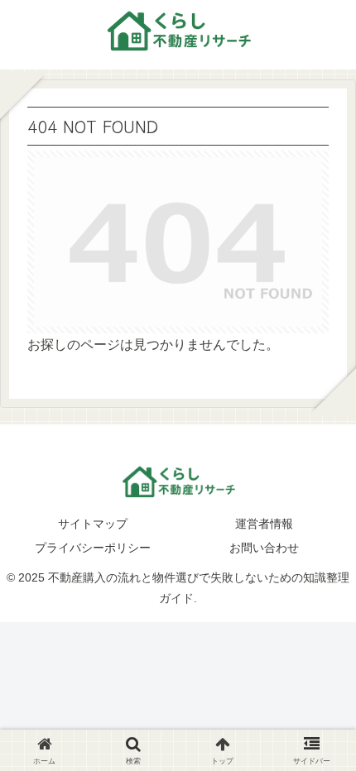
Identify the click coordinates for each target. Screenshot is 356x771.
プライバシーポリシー (93, 547)
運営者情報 (264, 523)
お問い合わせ (264, 547)
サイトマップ (92, 523)
